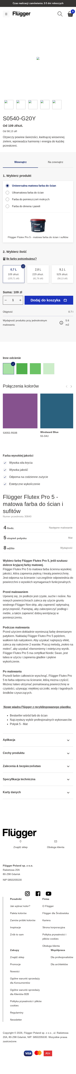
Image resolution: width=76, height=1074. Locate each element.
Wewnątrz (20, 161)
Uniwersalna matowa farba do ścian (34, 185)
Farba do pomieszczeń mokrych (30, 199)
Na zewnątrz (55, 161)
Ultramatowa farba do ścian (28, 192)
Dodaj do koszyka (45, 300)
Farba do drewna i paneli (26, 206)
